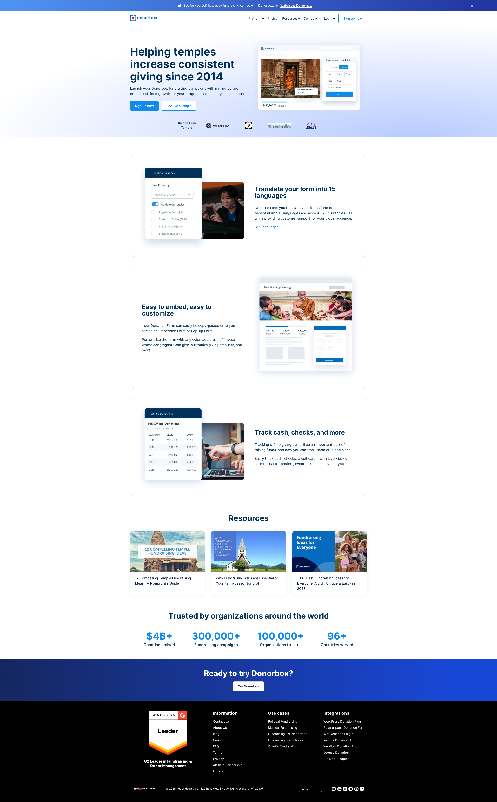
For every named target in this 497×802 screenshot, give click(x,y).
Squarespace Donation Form (344, 728)
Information (225, 713)
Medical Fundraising (282, 728)
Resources (289, 18)
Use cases (278, 713)
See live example (179, 106)
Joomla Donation (336, 752)
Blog (216, 734)
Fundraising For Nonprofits (287, 734)
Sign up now (352, 18)
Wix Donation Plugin (338, 734)
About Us (220, 728)
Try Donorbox (248, 686)
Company (311, 18)
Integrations (336, 713)
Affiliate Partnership (227, 765)
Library (218, 771)
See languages (266, 227)
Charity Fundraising (282, 746)
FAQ (216, 746)
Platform (255, 18)
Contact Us (221, 721)
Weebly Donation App (339, 740)
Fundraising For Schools (285, 740)
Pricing (273, 18)
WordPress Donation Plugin (343, 721)
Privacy (218, 759)
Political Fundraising (282, 721)
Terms (217, 752)
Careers (218, 740)
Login (328, 18)
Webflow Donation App (340, 746)
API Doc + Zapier (336, 759)
